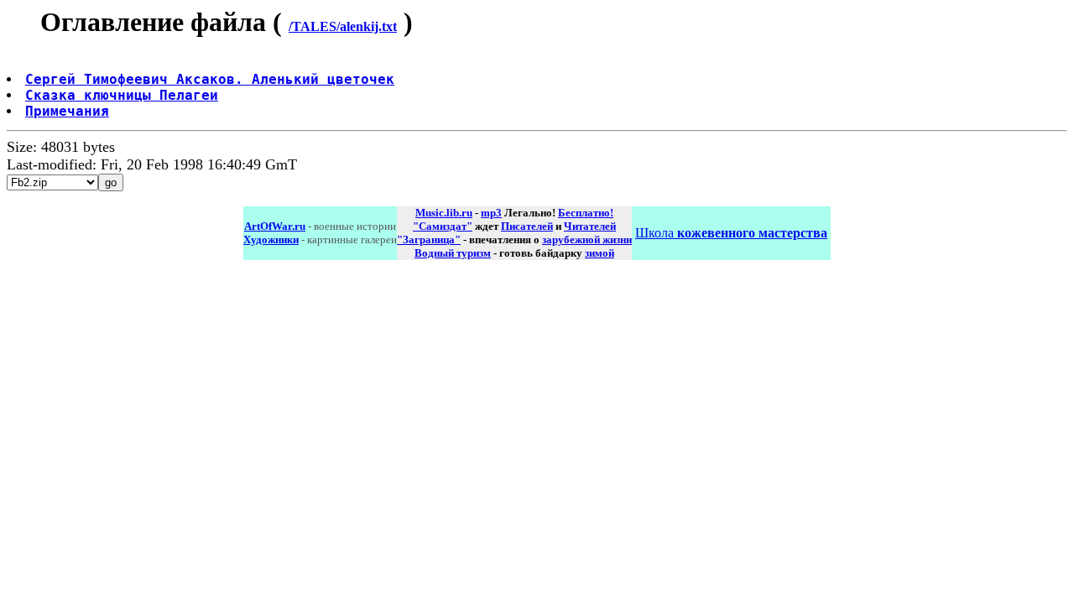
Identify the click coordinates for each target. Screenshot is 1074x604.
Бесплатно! (585, 212)
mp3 (491, 212)
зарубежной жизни (587, 239)
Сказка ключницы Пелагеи (121, 95)
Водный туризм (452, 253)
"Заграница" (429, 239)
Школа (731, 233)
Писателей (527, 226)
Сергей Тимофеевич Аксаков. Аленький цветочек (209, 79)
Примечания (67, 111)
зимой (599, 253)
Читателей (590, 226)
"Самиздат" (442, 226)
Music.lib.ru (443, 212)
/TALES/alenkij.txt (343, 26)
